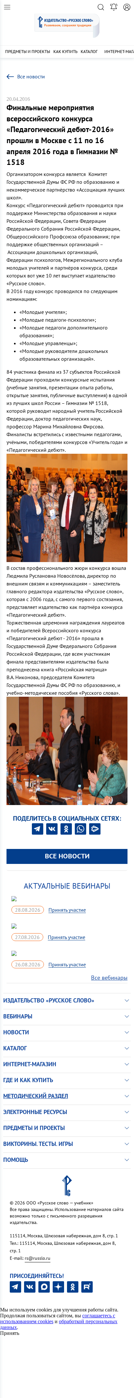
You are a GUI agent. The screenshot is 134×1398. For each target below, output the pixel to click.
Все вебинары (109, 977)
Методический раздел (35, 1096)
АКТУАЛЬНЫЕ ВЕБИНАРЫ (67, 886)
